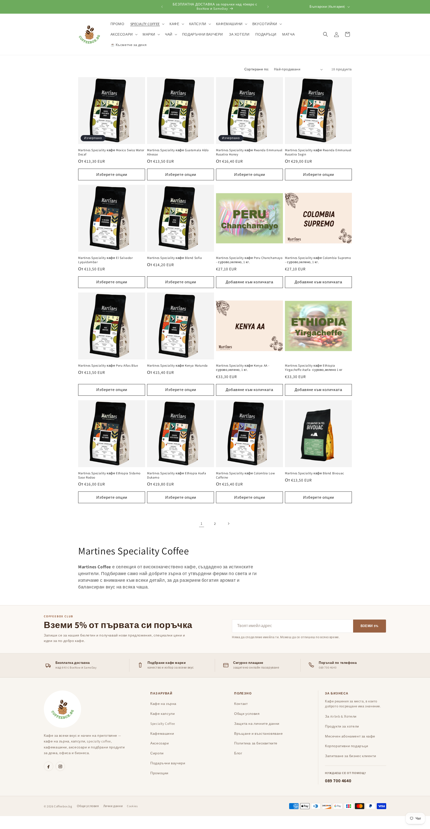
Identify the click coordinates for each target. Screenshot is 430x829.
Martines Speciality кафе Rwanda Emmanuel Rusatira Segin (318, 152)
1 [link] (202, 523)
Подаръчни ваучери (167, 763)
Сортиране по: (256, 69)
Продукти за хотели (342, 726)
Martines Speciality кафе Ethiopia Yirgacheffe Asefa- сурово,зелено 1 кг (313, 368)
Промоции (159, 773)
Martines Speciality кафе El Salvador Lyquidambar (105, 260)
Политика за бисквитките (255, 743)
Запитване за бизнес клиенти (350, 756)
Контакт (241, 703)
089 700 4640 (338, 780)
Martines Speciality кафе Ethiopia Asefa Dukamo (176, 475)
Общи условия (247, 713)
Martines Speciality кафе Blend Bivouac (314, 473)
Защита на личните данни (256, 723)
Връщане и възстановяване (258, 733)
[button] (147, 24)
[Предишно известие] (162, 6)
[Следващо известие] (268, 6)
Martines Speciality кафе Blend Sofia (174, 258)
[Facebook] (48, 766)
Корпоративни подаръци (346, 746)
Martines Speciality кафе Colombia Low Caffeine (245, 475)
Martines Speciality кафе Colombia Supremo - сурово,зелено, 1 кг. (318, 260)
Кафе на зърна (163, 703)
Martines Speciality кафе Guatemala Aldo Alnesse (178, 152)
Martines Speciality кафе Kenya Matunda (177, 366)
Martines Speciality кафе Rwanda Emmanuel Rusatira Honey (249, 152)
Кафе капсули (162, 713)
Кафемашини (162, 733)
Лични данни (113, 806)
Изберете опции (111, 174)
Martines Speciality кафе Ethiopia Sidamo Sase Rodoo (109, 475)
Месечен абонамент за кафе (350, 736)
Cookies (132, 806)
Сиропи (157, 753)
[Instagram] (60, 766)
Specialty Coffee (162, 723)
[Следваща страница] (228, 523)
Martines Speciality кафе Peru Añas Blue (108, 366)
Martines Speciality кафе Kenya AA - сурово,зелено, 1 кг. (242, 368)
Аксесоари (159, 743)
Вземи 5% (369, 626)
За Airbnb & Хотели (341, 716)
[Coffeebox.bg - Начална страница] (62, 709)
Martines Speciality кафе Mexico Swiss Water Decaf (111, 152)
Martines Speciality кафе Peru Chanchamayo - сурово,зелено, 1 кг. (249, 260)
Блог (238, 753)
